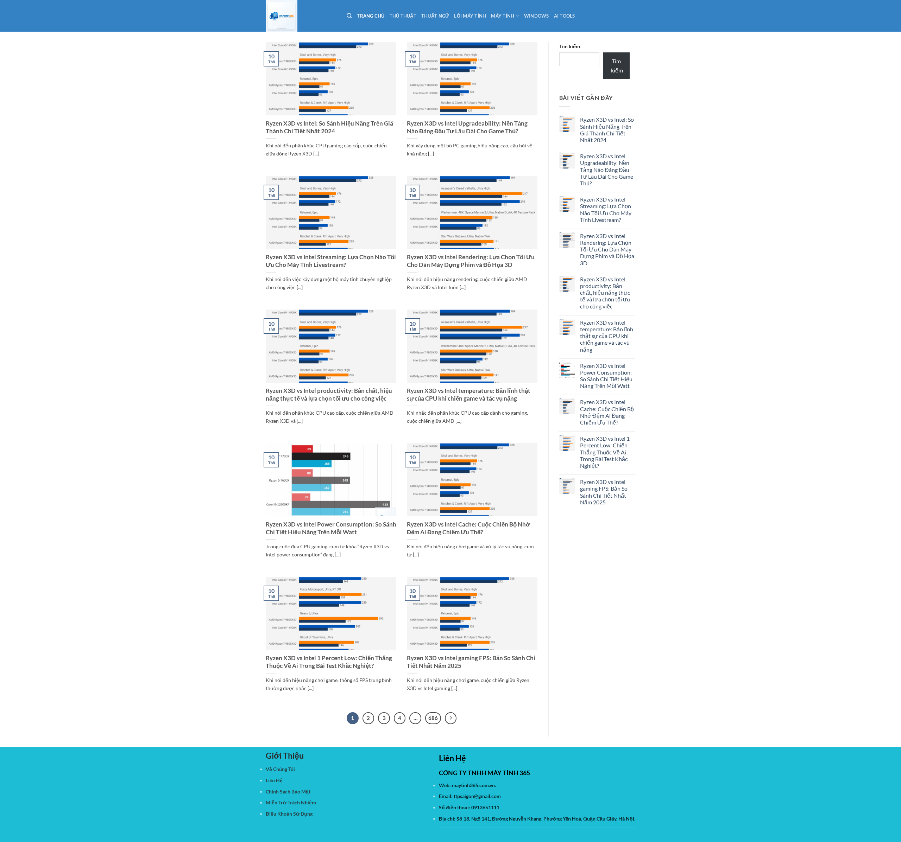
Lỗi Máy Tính (470, 16)
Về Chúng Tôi (280, 769)
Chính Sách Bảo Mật (288, 792)
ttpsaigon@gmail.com (477, 796)
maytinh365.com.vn (473, 785)
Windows (536, 16)
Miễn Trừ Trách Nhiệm (291, 802)
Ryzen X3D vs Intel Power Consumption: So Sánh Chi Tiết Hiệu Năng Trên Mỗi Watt (331, 528)
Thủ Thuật (403, 16)
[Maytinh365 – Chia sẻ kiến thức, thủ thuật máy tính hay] (301, 16)
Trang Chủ (370, 16)
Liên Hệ (274, 780)
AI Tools (564, 16)
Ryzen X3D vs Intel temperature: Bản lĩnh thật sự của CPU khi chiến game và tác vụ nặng (468, 394)
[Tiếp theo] (451, 718)
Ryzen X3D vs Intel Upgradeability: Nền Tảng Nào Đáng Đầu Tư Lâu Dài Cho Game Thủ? (467, 127)
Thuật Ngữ (435, 16)
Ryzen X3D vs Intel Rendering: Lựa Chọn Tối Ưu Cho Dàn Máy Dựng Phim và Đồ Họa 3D (471, 261)
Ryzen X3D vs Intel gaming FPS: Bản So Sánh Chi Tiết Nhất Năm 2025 (471, 662)
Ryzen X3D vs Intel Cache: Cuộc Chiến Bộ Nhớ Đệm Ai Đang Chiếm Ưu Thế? (468, 528)
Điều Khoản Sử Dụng (289, 814)
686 (433, 718)
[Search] (349, 16)
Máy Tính (502, 16)
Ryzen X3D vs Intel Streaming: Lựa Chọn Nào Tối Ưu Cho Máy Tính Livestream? (331, 261)
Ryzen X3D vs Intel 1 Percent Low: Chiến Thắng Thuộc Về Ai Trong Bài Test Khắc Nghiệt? (329, 662)
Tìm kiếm (569, 46)
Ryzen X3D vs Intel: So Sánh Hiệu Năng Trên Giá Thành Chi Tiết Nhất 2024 (329, 127)
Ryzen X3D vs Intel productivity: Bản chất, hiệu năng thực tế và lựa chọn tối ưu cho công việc (329, 394)
